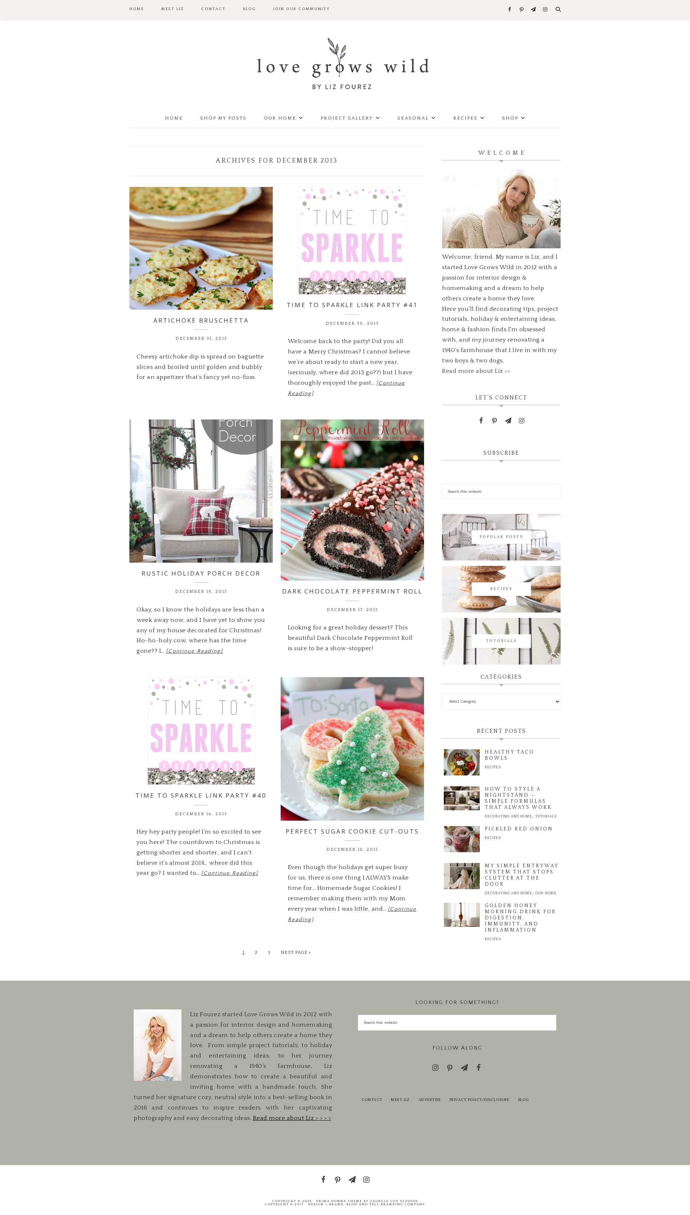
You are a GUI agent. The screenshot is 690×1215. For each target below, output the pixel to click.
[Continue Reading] (194, 651)
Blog (523, 1100)
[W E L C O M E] (501, 246)
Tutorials (546, 816)
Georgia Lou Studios (394, 1201)
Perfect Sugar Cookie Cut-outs (352, 831)
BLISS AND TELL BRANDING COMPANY (385, 1204)
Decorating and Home (508, 816)
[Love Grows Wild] (345, 63)
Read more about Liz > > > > (292, 1118)
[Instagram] (545, 10)
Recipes (493, 767)
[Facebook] (510, 10)
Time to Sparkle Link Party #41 (352, 305)
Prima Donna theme (339, 1201)
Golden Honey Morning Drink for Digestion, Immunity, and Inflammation (520, 918)
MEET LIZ (400, 1100)
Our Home (546, 893)
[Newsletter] (533, 10)
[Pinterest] (522, 10)
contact (372, 1100)
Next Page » (296, 952)
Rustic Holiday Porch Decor (201, 573)
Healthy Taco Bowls (509, 755)
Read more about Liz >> (476, 371)
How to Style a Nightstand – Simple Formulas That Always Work (518, 798)
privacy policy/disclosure (480, 1100)
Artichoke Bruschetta (201, 320)
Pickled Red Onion (519, 829)
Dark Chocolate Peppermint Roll (352, 591)
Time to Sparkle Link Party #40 (201, 795)
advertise (429, 1100)
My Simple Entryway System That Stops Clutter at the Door (521, 875)
